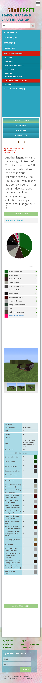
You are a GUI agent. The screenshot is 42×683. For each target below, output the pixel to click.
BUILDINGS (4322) (10, 32)
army (33, 441)
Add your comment (21, 606)
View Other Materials (16, 316)
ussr (29, 441)
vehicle (31, 443)
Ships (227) (8, 62)
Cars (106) (8, 58)
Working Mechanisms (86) (14, 89)
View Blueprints (21, 214)
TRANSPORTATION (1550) (13, 53)
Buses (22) (8, 73)
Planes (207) (9, 69)
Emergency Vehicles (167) (14, 65)
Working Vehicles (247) (13, 77)
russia (25, 441)
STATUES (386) (9, 43)
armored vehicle (28, 445)
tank (24, 447)
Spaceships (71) (10, 84)
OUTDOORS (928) (10, 38)
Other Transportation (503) (16, 81)
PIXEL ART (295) (9, 48)
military (25, 443)
